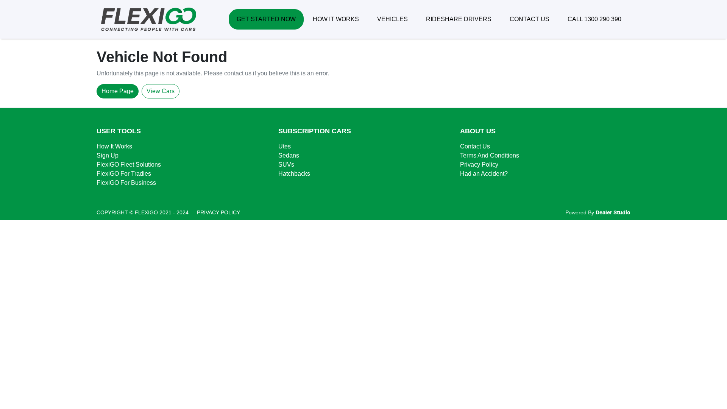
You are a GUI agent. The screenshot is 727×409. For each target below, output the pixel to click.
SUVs (286, 164)
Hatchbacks (294, 173)
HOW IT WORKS (336, 19)
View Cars (161, 91)
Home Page (117, 91)
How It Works (114, 146)
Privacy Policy (479, 164)
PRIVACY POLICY (218, 212)
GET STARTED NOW (266, 19)
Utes (284, 146)
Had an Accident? (484, 173)
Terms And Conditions (489, 155)
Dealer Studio (613, 212)
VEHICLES (392, 19)
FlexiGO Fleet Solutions (129, 164)
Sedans (288, 155)
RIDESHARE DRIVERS (458, 19)
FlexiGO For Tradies (124, 173)
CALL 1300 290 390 (594, 19)
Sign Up (108, 155)
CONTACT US (529, 19)
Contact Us (475, 146)
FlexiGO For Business (126, 183)
